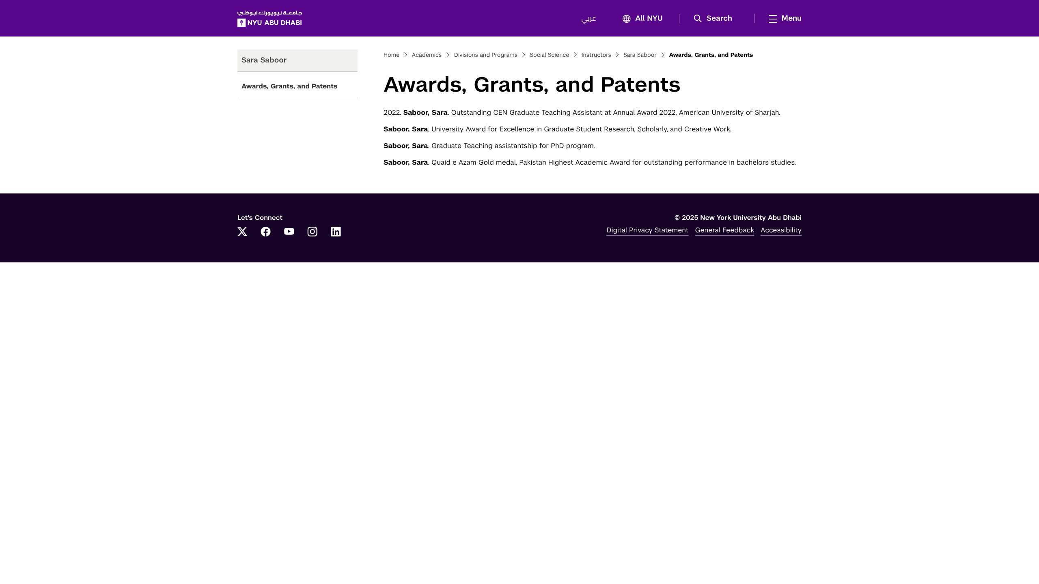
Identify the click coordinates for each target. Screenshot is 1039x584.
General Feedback (724, 229)
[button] (715, 18)
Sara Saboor (640, 55)
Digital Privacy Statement (647, 229)
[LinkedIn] (336, 232)
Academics (427, 55)
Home (392, 55)
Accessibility (781, 229)
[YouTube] (289, 232)
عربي (588, 18)
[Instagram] (312, 232)
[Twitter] (242, 232)
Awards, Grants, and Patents (289, 86)
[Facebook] (266, 232)
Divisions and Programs (486, 55)
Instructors (596, 55)
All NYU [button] (649, 18)
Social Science (549, 55)
